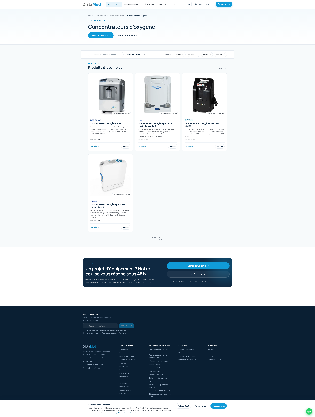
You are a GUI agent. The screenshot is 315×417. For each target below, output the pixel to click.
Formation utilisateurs (187, 359)
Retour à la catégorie (127, 35)
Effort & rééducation (127, 356)
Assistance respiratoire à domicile (158, 386)
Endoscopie (123, 376)
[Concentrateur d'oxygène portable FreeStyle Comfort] (157, 112)
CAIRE (180, 54)
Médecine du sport (156, 364)
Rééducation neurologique (159, 390)
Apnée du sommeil (156, 374)
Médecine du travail (156, 368)
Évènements (150, 4)
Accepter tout (219, 406)
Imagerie (122, 370)
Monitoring (123, 366)
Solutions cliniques (131, 4)
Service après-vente (186, 349)
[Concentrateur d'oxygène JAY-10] (110, 112)
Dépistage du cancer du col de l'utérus (160, 395)
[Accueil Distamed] (92, 4)
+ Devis (126, 146)
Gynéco (122, 380)
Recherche (123, 393)
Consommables (125, 390)
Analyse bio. (123, 383)
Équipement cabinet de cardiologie (158, 350)
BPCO (151, 381)
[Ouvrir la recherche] (189, 4)
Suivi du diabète (155, 371)
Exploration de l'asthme (158, 378)
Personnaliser (201, 406)
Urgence (122, 363)
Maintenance (183, 353)
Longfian (220, 54)
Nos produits (112, 4)
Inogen (207, 54)
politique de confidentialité (117, 333)
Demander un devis (99, 35)
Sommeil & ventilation (116, 16)
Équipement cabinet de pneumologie (158, 356)
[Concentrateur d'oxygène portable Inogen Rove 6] (110, 193)
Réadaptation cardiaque (158, 361)
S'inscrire (125, 326)
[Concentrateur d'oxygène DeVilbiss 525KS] (204, 112)
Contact (173, 4)
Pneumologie (124, 353)
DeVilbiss (193, 54)
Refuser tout (183, 406)
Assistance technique (186, 356)
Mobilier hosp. (124, 387)
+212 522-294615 (205, 4)
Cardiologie (123, 349)
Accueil (91, 16)
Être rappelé (199, 274)
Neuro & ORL (124, 373)
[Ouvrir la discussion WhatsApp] (309, 411)
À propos (162, 4)
